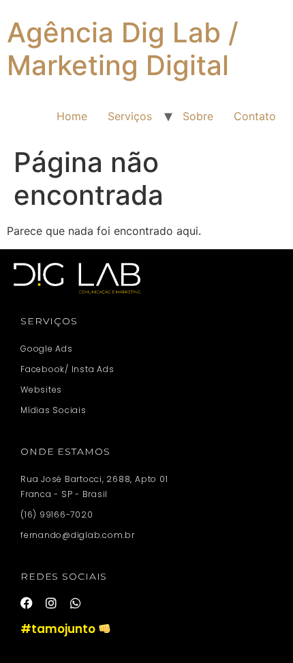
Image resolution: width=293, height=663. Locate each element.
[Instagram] (51, 603)
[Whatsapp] (76, 603)
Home (72, 116)
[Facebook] (26, 603)
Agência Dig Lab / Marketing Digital (122, 49)
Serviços (130, 116)
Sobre (198, 116)
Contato (255, 116)
